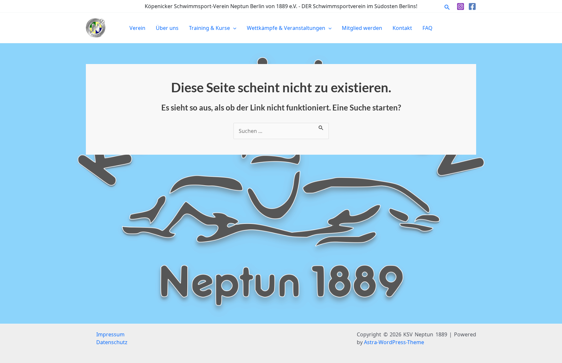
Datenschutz (111, 342)
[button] (447, 6)
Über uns (167, 28)
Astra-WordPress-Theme (394, 342)
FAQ (427, 28)
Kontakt (402, 28)
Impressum (110, 334)
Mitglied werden (362, 28)
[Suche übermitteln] (321, 127)
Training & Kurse (209, 28)
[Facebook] (472, 6)
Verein (137, 28)
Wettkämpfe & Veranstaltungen (286, 28)
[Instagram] (460, 6)
